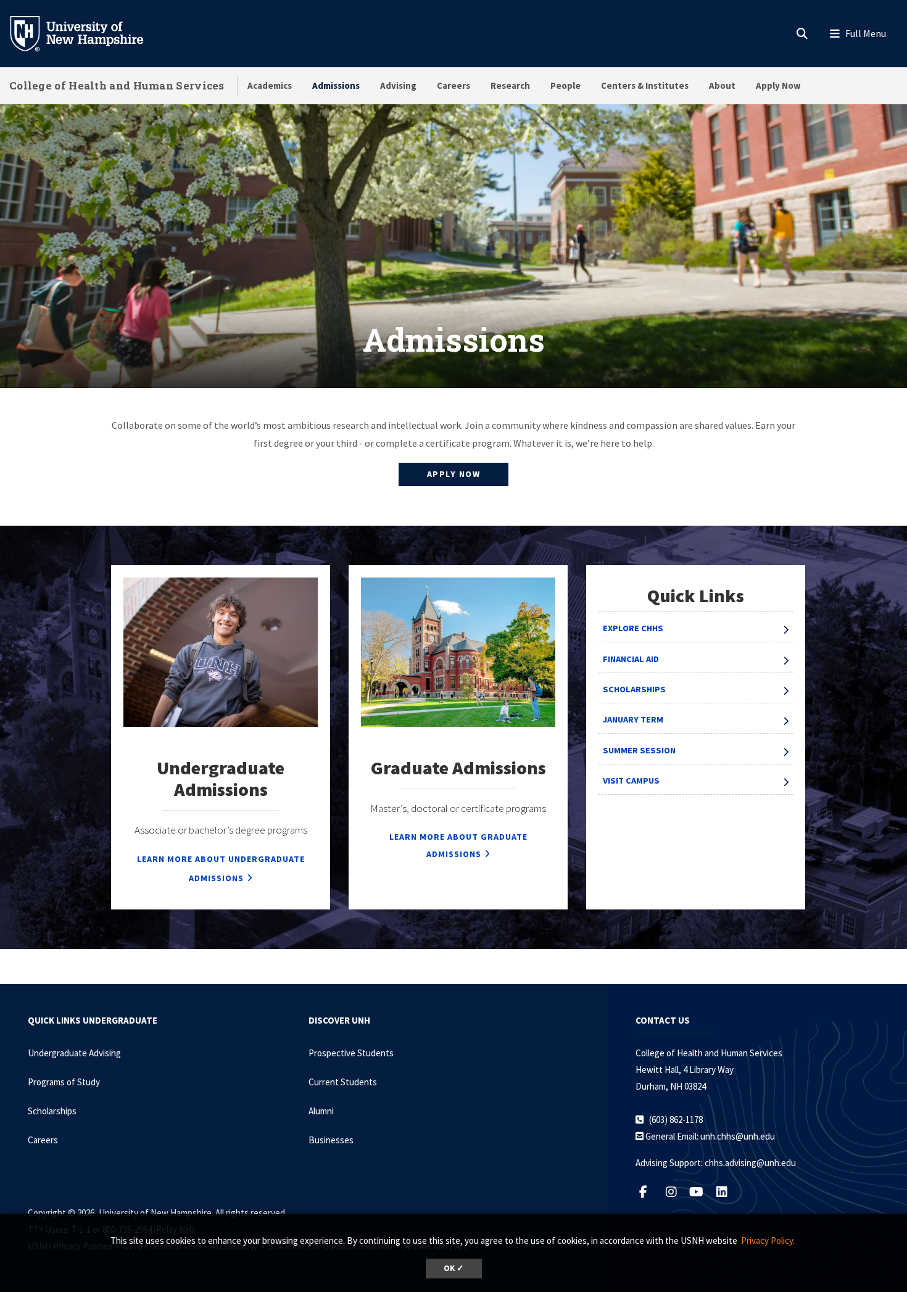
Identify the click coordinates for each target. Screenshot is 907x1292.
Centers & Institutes (645, 85)
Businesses (331, 1140)
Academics (269, 85)
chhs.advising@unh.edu (750, 1163)
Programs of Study (64, 1082)
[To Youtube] (701, 1191)
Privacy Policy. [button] (768, 1240)
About (722, 85)
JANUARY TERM (633, 719)
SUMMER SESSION (639, 750)
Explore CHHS (633, 628)
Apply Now (778, 85)
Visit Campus (631, 780)
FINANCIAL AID (631, 659)
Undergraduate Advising (74, 1053)
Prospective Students (351, 1053)
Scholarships (634, 689)
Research (510, 85)
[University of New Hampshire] (86, 33)
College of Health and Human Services (117, 85)
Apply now (454, 473)
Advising (398, 85)
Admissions (336, 85)
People (565, 85)
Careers (453, 85)
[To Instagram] (676, 1191)
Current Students (343, 1082)
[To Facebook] (649, 1191)
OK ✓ (454, 1268)
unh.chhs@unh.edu (737, 1136)
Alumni (321, 1111)
